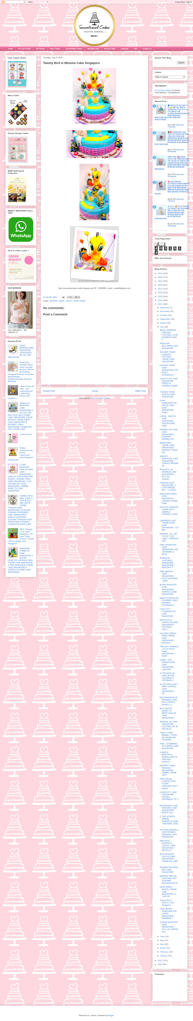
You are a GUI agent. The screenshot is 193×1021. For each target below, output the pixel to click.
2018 (160, 285)
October (164, 315)
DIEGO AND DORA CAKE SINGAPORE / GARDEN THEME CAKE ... (169, 498)
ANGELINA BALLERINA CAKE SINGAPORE (169, 345)
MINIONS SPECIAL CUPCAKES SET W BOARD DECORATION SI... (169, 879)
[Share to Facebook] (76, 297)
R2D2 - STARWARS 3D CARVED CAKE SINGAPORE (169, 746)
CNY (135, 49)
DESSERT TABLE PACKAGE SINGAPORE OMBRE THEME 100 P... (168, 770)
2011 (160, 964)
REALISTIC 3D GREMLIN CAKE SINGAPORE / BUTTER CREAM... (168, 474)
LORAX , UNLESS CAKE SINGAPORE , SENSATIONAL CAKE (168, 421)
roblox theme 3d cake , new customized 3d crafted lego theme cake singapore (21, 392)
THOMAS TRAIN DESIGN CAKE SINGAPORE (167, 394)
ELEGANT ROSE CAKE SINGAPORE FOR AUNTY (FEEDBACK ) (169, 370)
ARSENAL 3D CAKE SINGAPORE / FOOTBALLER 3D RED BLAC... (169, 725)
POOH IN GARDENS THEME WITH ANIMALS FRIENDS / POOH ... (169, 512)
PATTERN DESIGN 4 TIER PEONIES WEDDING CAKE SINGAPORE (169, 833)
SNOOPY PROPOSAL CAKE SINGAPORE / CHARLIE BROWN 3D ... (169, 461)
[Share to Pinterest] (78, 297)
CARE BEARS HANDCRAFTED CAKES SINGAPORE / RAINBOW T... (168, 913)
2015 (160, 296)
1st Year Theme (24, 49)
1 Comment (171, 201)
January (164, 956)
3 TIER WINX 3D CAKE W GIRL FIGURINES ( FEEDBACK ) (167, 676)
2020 (160, 277)
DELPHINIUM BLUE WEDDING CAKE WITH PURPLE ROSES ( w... (168, 701)
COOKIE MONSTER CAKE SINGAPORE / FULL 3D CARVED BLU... (169, 927)
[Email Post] (63, 297)
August (163, 323)
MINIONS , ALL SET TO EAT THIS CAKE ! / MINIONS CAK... (169, 537)
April (162, 944)
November (165, 311)
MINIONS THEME (57, 301)
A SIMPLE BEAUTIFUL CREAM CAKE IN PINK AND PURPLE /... (168, 757)
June (162, 936)
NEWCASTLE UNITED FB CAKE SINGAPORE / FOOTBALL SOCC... (169, 624)
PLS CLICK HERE (163, 90)
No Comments (172, 151)
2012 (160, 960)
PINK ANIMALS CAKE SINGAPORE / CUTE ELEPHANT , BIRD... (169, 576)
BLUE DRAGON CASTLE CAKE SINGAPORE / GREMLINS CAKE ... (169, 859)
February (164, 952)
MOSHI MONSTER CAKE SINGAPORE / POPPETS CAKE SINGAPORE (168, 589)
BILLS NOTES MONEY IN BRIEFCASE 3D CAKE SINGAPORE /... (168, 713)
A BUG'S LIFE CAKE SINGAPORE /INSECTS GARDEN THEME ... (169, 383)
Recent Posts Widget (161, 230)
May (162, 940)
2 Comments (171, 127)
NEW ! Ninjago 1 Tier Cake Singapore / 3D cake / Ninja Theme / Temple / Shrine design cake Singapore (21, 536)
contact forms (25, 434)
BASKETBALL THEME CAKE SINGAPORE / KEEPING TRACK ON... (169, 447)
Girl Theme (40, 49)
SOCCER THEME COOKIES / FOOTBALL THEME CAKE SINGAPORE (167, 357)
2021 (160, 273)
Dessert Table (109, 49)
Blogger (111, 1015)
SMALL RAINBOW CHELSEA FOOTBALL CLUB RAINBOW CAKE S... (169, 335)
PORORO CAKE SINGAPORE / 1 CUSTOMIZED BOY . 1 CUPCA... (169, 486)
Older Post (140, 391)
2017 (160, 289)
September (165, 319)
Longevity (125, 49)
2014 (160, 300)
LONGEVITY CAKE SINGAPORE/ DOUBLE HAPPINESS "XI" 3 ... (169, 797)
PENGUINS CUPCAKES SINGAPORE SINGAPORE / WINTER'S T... (167, 563)
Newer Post (49, 391)
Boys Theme (55, 49)
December (165, 307)
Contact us (147, 49)
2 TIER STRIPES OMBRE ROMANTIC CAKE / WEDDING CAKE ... (169, 821)
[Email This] (68, 297)
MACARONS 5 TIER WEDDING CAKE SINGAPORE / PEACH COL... (169, 809)
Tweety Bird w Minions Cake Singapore (167, 902)
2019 (160, 281)
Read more (180, 125)
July (162, 327)
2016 (160, 292)
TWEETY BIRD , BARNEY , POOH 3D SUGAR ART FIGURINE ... (168, 736)
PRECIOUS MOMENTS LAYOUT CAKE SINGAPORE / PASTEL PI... (167, 845)
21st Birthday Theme (73, 49)
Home (10, 49)
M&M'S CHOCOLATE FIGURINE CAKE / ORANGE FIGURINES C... (169, 601)
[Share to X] (73, 297)
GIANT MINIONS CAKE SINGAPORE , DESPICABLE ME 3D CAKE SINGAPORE (21, 351)
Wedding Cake (93, 49)
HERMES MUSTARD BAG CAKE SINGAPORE (169, 869)
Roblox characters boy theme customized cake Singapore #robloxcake (20, 454)
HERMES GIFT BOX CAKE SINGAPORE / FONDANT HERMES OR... (169, 434)
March (163, 948)
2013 (160, 304)
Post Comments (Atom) (100, 398)
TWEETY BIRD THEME (75, 301)
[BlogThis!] (70, 297)
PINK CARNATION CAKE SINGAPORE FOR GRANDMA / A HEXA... (169, 549)
